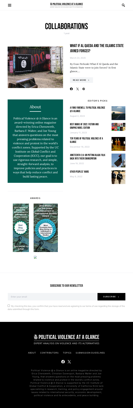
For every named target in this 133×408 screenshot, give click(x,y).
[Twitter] (69, 361)
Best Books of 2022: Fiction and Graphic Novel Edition (84, 126)
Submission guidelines (90, 352)
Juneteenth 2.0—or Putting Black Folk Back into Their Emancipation (87, 157)
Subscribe (109, 296)
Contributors (49, 352)
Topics (67, 352)
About (32, 352)
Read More (79, 80)
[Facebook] (63, 361)
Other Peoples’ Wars (79, 171)
